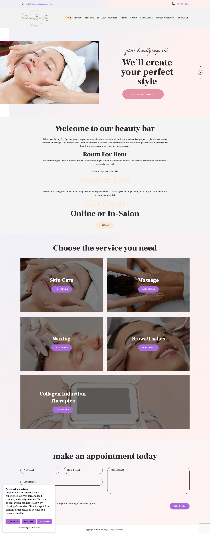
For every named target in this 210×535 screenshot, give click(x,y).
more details (61, 289)
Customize (13, 522)
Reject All (28, 522)
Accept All (44, 522)
